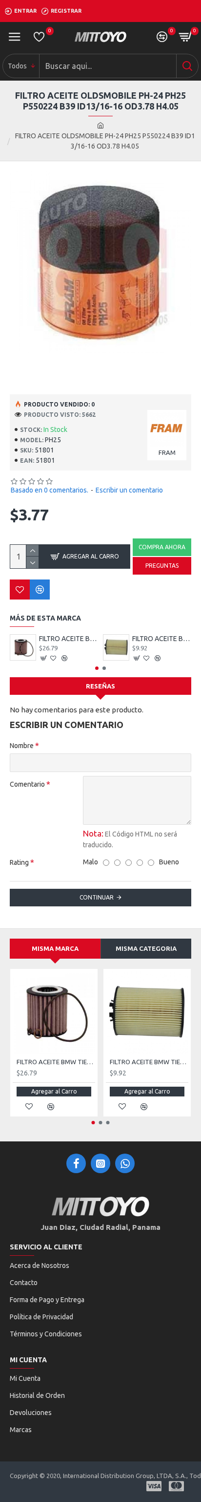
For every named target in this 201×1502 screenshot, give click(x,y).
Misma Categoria (146, 948)
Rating (19, 862)
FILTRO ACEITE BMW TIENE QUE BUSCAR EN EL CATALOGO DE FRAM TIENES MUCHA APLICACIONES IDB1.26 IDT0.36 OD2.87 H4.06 (161, 639)
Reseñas (100, 686)
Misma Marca (55, 948)
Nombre (22, 746)
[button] (97, 668)
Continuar (97, 897)
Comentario (27, 784)
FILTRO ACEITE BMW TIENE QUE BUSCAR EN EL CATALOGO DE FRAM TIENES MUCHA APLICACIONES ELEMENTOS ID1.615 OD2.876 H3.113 (68, 639)
